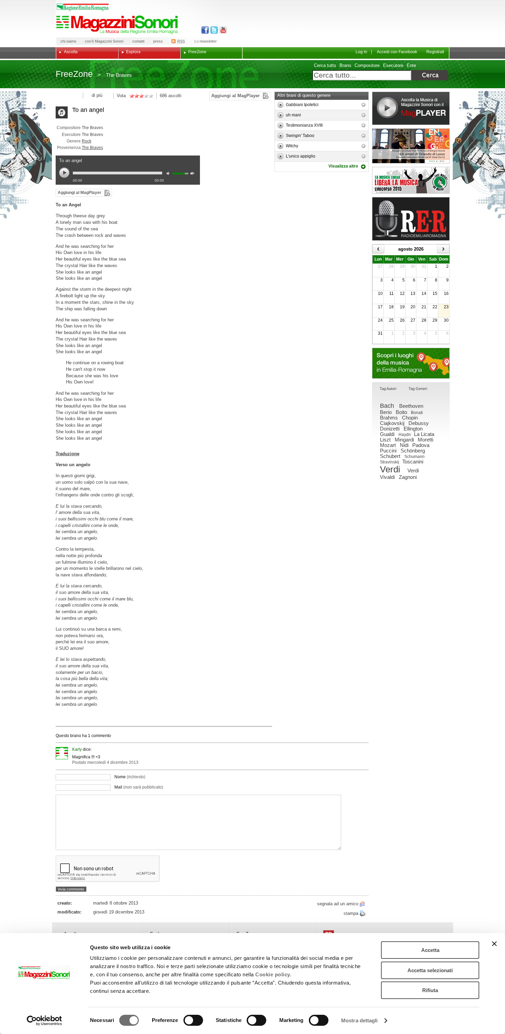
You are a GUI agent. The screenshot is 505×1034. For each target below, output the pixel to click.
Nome (129, 776)
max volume (193, 174)
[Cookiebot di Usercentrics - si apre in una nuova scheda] (44, 1020)
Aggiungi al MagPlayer (235, 95)
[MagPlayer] (410, 108)
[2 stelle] (134, 95)
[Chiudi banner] (494, 943)
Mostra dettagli (359, 1020)
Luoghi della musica (410, 363)
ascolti (174, 95)
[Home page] (118, 24)
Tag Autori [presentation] (388, 389)
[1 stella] (131, 95)
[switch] (193, 1020)
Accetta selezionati (430, 970)
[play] (280, 105)
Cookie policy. (273, 974)
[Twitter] (213, 30)
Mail (138, 787)
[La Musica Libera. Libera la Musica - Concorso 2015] (410, 180)
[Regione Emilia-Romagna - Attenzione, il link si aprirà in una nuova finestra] (83, 7)
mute (170, 174)
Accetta (430, 950)
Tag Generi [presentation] (417, 389)
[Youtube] (222, 30)
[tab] (388, 389)
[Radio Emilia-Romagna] (410, 218)
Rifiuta (430, 990)
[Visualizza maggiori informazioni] (363, 105)
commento (100, 735)
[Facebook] (205, 30)
